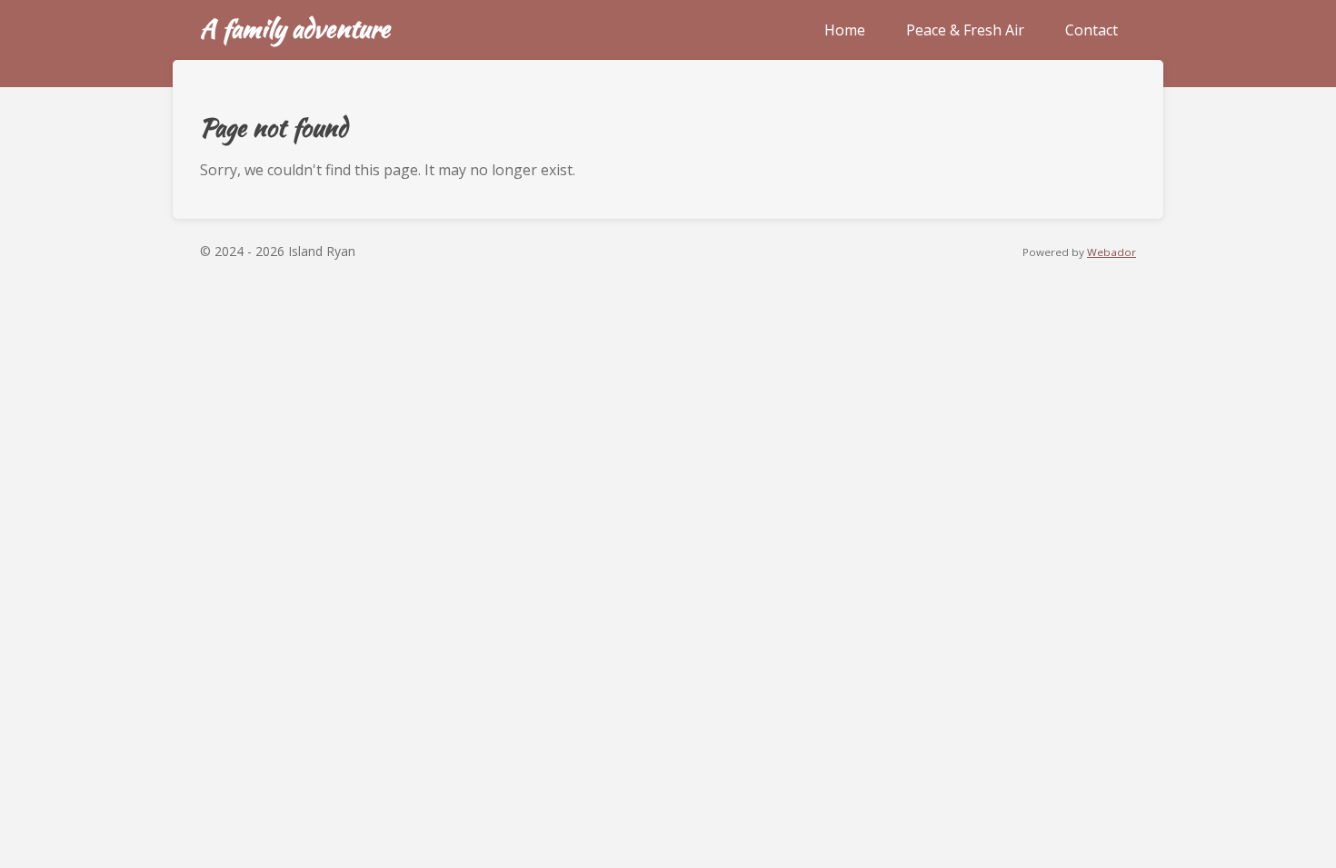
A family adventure (295, 28)
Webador (1111, 252)
